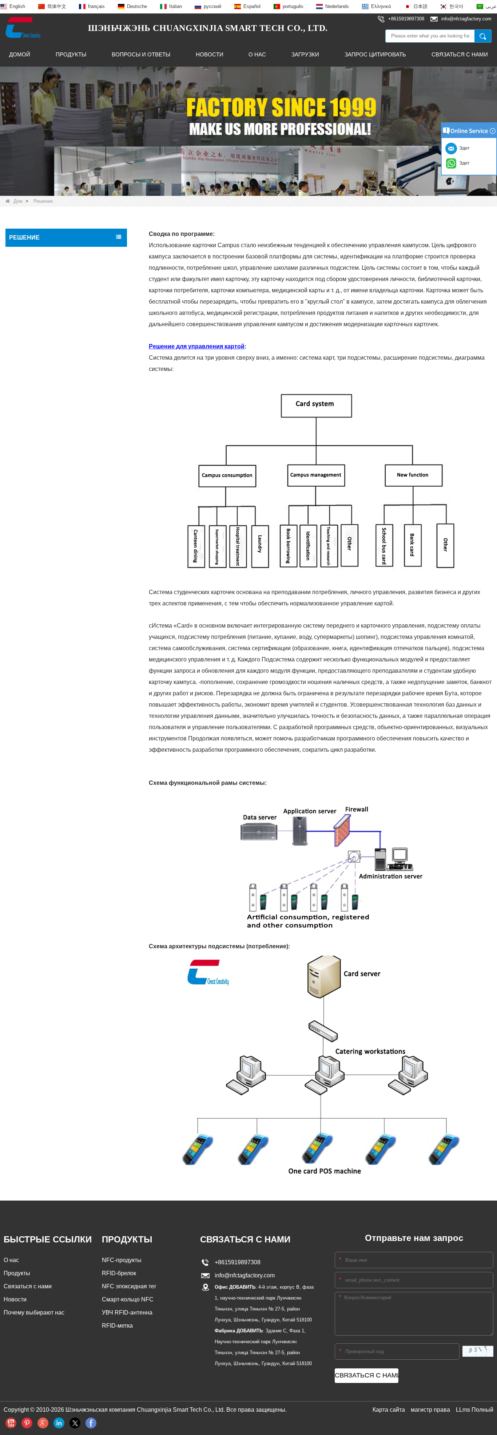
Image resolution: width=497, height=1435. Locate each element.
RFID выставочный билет (41, 409)
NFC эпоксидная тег (129, 1286)
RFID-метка (117, 1326)
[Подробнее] (42, 1423)
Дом (18, 201)
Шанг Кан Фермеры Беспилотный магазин (61, 309)
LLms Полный (474, 1410)
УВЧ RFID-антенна (127, 1312)
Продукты (71, 54)
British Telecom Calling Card (43, 440)
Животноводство (31, 623)
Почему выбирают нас (34, 1312)
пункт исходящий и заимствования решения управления (52, 289)
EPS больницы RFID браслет (45, 455)
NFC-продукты (122, 1260)
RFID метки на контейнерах (44, 662)
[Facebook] (91, 1423)
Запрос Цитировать (375, 54)
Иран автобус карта (34, 692)
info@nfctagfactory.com (243, 1275)
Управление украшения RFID (46, 562)
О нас (257, 54)
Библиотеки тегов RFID (38, 486)
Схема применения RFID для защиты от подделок (59, 390)
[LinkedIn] (58, 1423)
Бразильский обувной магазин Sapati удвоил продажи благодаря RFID (55, 642)
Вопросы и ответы (141, 54)
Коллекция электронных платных (50, 708)
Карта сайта (389, 1410)
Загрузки (305, 54)
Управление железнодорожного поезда (58, 577)
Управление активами (37, 677)
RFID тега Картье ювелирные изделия (57, 470)
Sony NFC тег (27, 501)
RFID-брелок (119, 1273)
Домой (19, 54)
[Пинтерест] (26, 1423)
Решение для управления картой (50, 347)
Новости (209, 54)
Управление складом (36, 516)
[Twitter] (74, 1423)
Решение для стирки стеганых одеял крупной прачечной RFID (55, 366)
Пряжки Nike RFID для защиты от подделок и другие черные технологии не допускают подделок (61, 262)
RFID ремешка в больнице (43, 547)
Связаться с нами (460, 54)
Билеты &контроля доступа (43, 531)
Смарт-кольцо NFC (128, 1299)
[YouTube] (10, 1423)
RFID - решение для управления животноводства (50, 328)
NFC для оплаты (31, 608)
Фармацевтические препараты (48, 593)
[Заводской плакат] (248, 131)
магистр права (430, 1410)
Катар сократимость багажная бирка (54, 424)
